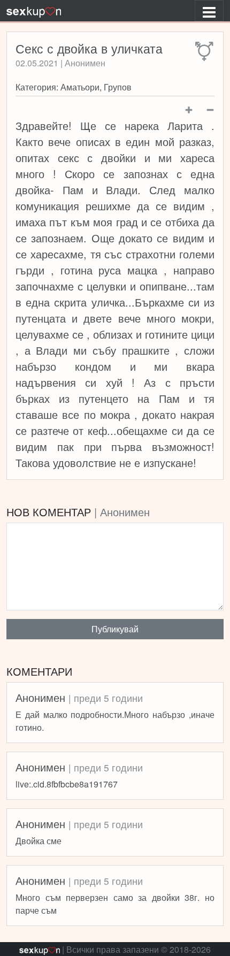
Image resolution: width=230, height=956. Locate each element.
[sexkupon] (33, 10)
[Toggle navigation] (209, 10)
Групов (118, 87)
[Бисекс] (204, 52)
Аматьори (79, 87)
